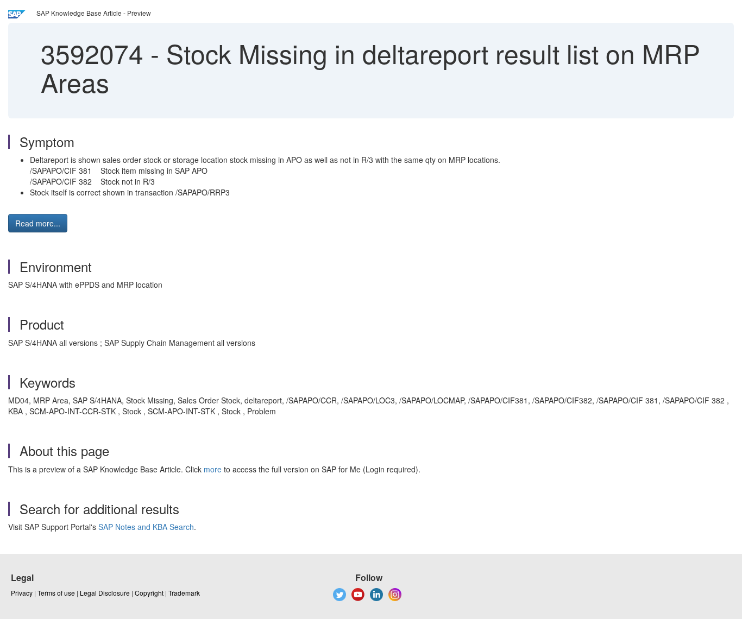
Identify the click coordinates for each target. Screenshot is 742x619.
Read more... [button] (37, 223)
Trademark (184, 592)
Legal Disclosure (105, 592)
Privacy (22, 592)
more (213, 469)
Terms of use (56, 592)
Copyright (149, 592)
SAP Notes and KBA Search (146, 526)
